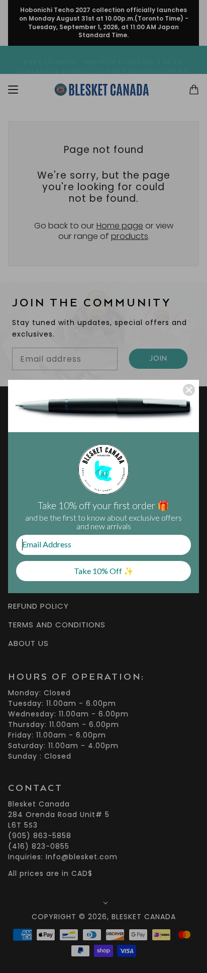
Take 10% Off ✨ (104, 571)
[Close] (189, 390)
